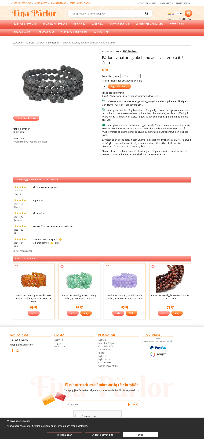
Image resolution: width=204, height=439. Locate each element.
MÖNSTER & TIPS (147, 3)
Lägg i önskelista (26, 118)
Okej (140, 434)
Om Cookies (104, 362)
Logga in (58, 343)
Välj (86, 313)
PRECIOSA (79, 24)
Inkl (183, 19)
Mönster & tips (106, 343)
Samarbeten (104, 349)
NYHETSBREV (183, 3)
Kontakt (102, 339)
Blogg (101, 352)
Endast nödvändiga (102, 434)
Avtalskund (60, 346)
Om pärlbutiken (106, 346)
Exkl (189, 19)
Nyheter (102, 355)
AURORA (97, 24)
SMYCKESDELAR (119, 24)
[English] (173, 13)
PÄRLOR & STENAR (25, 24)
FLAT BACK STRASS (55, 24)
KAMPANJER (101, 32)
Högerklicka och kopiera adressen (30, 141)
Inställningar (64, 434)
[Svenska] (170, 13)
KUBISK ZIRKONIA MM (150, 24)
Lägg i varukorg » (119, 86)
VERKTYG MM (45, 32)
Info (33, 313)
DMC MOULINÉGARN (73, 32)
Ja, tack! (133, 404)
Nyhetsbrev (104, 359)
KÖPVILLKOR (166, 3)
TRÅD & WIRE (22, 32)
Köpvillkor (59, 339)
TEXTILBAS (177, 24)
